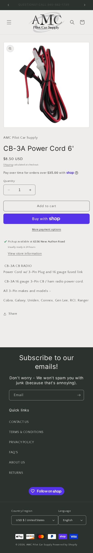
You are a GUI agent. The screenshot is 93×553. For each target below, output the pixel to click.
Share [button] (13, 314)
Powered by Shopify (65, 544)
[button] (9, 22)
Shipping (8, 165)
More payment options (46, 229)
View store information (25, 253)
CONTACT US (19, 422)
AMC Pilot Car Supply (39, 544)
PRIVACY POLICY (21, 442)
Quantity (9, 181)
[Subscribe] (79, 395)
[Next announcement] (85, 5)
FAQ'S (13, 452)
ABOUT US (17, 462)
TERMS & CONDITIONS (26, 432)
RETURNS (16, 473)
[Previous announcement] (8, 5)
